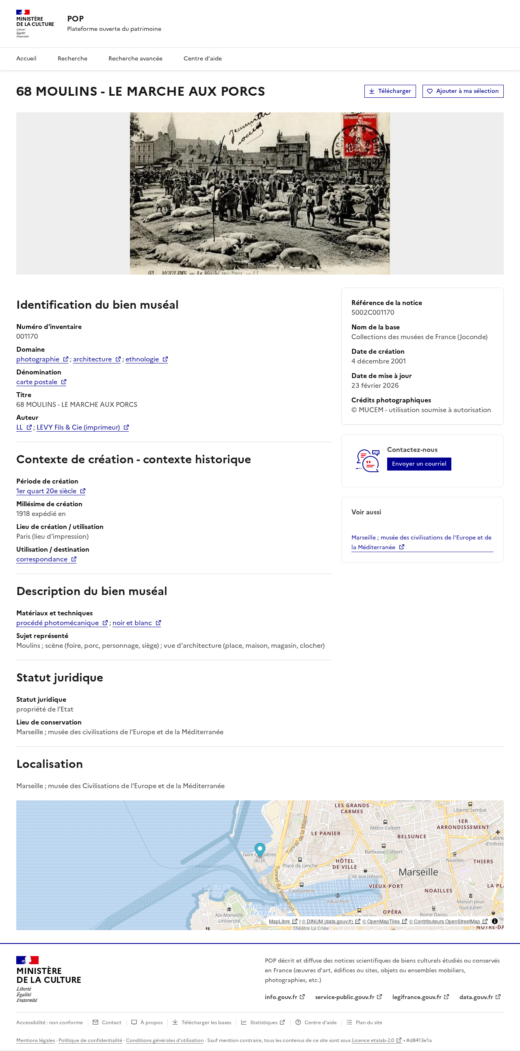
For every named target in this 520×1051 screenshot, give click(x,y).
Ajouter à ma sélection (467, 91)
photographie (37, 359)
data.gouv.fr (476, 997)
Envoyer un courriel (419, 464)
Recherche (72, 58)
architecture (92, 359)
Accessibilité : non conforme (49, 1022)
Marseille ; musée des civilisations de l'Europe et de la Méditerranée (421, 542)
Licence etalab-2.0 (373, 1040)
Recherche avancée (135, 58)
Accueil (26, 58)
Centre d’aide (321, 1022)
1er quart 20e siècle (46, 491)
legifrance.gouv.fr (417, 997)
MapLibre (279, 921)
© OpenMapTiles (381, 921)
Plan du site (369, 1022)
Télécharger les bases (206, 1022)
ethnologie (142, 359)
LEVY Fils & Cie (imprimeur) (78, 427)
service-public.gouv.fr (345, 997)
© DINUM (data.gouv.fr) (327, 921)
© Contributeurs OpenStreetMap (444, 921)
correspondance (41, 559)
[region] (260, 865)
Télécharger (394, 91)
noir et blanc (132, 623)
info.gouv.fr (281, 997)
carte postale (36, 382)
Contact (111, 1022)
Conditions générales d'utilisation (165, 1040)
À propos (151, 1022)
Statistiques (263, 1022)
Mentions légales (35, 1040)
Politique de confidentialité (90, 1040)
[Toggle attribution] (495, 921)
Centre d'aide (203, 58)
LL (19, 427)
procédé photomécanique (57, 623)
